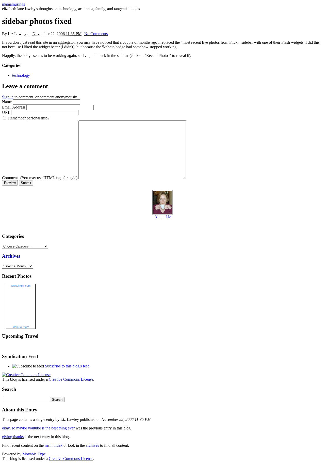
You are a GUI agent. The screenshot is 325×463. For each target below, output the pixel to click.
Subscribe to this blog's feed (67, 366)
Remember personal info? (28, 118)
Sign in (7, 97)
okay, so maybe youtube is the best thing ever (38, 428)
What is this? (21, 327)
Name (7, 102)
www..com (20, 285)
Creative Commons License (71, 379)
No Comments (96, 34)
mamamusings (13, 4)
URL (6, 112)
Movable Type (34, 454)
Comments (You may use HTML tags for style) (39, 178)
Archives (11, 256)
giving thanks (13, 437)
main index (53, 445)
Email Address (13, 107)
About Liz (162, 216)
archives (92, 445)
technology (21, 75)
